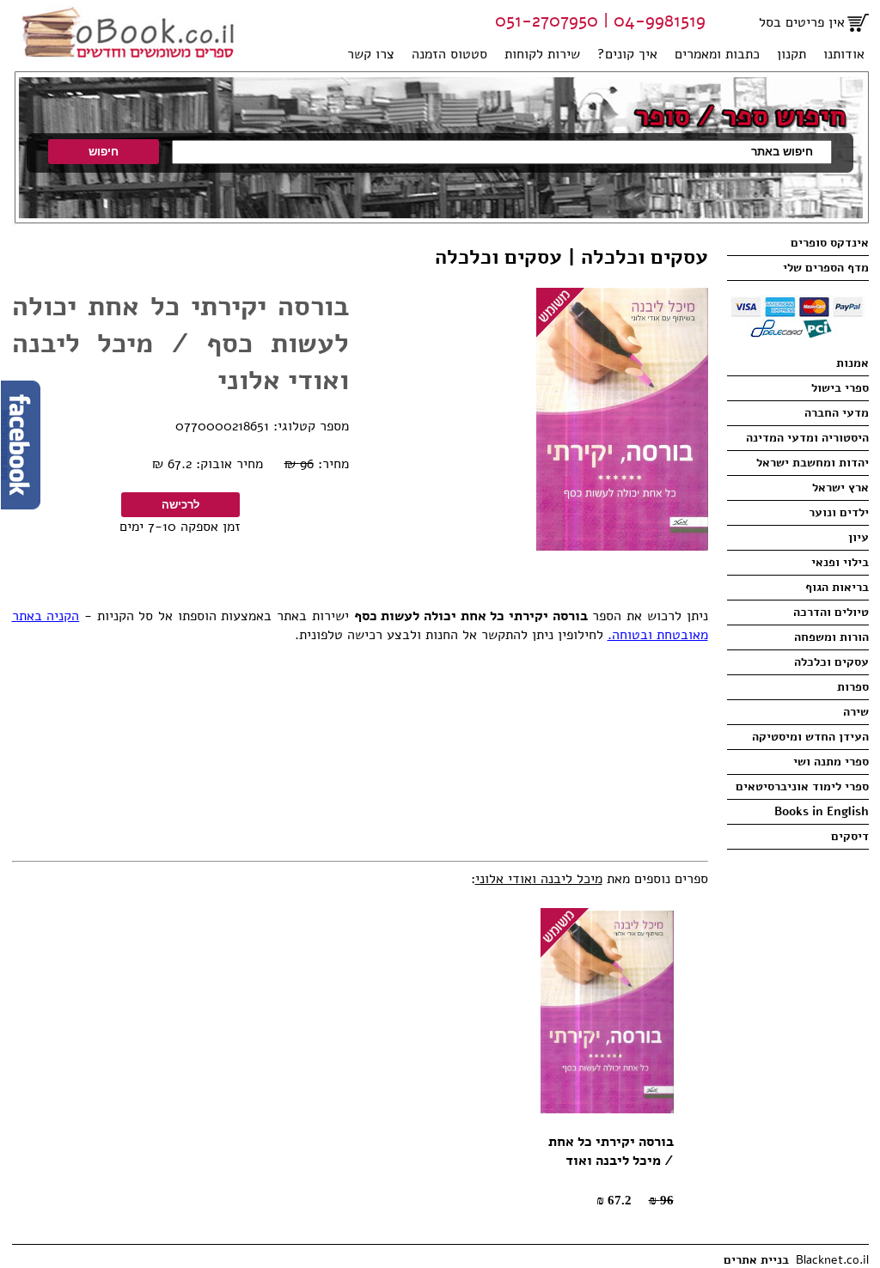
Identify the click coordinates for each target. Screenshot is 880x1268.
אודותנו (844, 54)
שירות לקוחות (542, 54)
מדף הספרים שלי (826, 267)
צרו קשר (370, 54)
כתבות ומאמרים (717, 54)
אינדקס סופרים (830, 243)
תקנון (791, 54)
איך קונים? (627, 54)
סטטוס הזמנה (449, 54)
